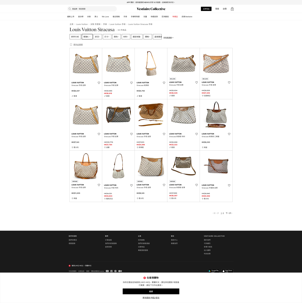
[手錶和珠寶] (142, 17)
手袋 (105, 24)
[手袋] (129, 17)
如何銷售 (141, 240)
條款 (87, 271)
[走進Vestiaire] (194, 17)
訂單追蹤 (108, 240)
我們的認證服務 (111, 243)
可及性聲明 (72, 271)
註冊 (225, 9)
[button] (232, 9)
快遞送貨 (154, 16)
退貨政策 (108, 247)
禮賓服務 (72, 243)
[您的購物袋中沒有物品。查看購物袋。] (232, 9)
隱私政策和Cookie (97, 271)
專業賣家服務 (143, 250)
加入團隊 (207, 250)
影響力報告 (208, 247)
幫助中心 (174, 240)
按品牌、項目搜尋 (78, 9)
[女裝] (93, 17)
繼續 (151, 291)
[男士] (100, 17)
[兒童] (149, 17)
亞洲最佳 (165, 16)
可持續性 (207, 243)
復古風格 (116, 16)
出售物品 (206, 9)
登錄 (217, 9)
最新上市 (70, 16)
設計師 (80, 16)
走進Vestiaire (187, 16)
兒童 (145, 16)
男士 (96, 16)
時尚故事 (207, 253)
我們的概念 (73, 240)
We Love (105, 16)
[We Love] (111, 17)
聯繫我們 (174, 243)
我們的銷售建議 (144, 243)
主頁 (71, 24)
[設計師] (85, 17)
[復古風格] (122, 17)
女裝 (89, 16)
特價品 (175, 16)
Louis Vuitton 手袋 (118, 24)
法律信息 (81, 271)
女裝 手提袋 (95, 24)
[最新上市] (76, 17)
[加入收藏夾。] (98, 82)
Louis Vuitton (82, 24)
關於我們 (207, 240)
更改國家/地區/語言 (151, 297)
